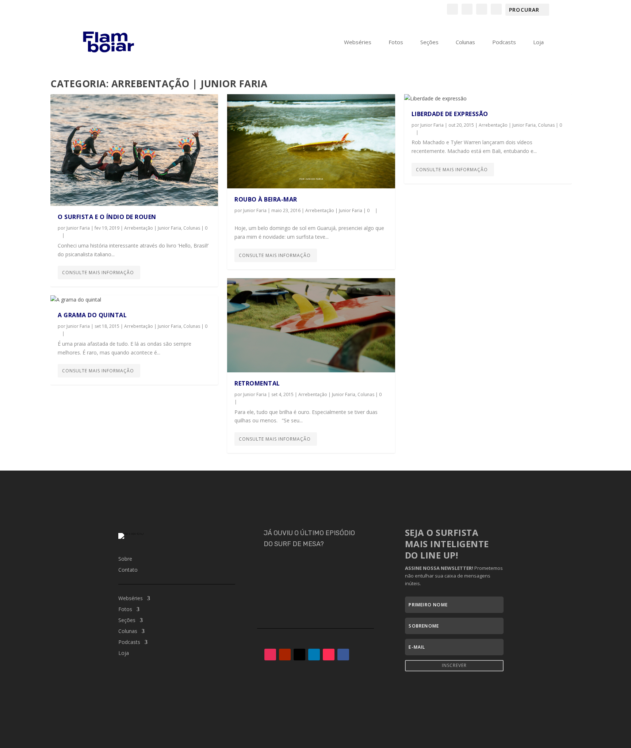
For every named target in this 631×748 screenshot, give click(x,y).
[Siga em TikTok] (328, 654)
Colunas (465, 42)
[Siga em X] (299, 654)
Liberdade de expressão (450, 114)
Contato (128, 570)
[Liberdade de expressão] (488, 98)
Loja (538, 42)
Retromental (257, 383)
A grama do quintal (92, 315)
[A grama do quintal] (134, 299)
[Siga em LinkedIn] (314, 654)
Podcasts (504, 42)
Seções (429, 42)
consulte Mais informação (98, 272)
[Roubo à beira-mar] (311, 141)
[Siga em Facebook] (343, 654)
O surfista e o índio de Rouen (107, 217)
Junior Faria (78, 228)
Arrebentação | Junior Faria (152, 228)
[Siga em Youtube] (285, 654)
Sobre (125, 559)
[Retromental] (311, 325)
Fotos (396, 42)
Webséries (357, 42)
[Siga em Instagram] (270, 654)
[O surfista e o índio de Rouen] (134, 150)
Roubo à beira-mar (265, 199)
